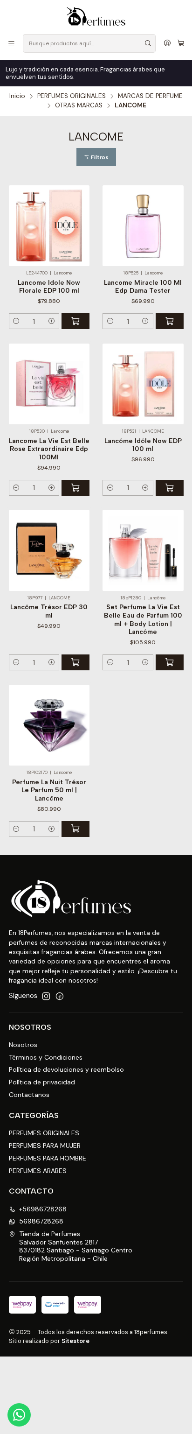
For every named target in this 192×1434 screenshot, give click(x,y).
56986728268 (41, 1221)
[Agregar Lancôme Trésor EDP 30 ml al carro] (75, 662)
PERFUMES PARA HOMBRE (47, 1158)
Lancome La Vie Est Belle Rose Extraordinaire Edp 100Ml (49, 449)
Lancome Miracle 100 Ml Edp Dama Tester (143, 287)
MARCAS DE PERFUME (150, 96)
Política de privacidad (42, 1082)
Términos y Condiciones (45, 1057)
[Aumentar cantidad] (51, 321)
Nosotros (23, 1044)
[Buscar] (148, 43)
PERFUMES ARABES (38, 1171)
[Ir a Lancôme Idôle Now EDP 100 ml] (143, 384)
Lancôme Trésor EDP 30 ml (49, 611)
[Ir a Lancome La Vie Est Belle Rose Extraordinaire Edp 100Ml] (49, 384)
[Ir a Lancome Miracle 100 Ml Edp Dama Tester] (143, 226)
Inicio (17, 96)
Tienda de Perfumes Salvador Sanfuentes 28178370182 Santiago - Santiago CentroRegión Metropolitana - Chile (75, 1246)
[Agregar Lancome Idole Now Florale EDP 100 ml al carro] (75, 321)
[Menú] (11, 43)
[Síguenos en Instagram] (46, 996)
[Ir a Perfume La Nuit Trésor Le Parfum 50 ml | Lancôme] (49, 725)
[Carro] (180, 43)
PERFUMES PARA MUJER (45, 1145)
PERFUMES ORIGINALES (71, 96)
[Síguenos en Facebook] (59, 996)
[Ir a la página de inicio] (96, 16)
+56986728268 (43, 1209)
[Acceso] (167, 43)
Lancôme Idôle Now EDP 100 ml (143, 445)
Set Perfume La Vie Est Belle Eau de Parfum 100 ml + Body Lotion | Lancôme (143, 619)
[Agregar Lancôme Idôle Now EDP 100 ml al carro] (170, 488)
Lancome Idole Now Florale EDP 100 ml (49, 287)
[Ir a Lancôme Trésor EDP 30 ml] (49, 550)
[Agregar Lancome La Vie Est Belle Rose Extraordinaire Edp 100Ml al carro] (75, 488)
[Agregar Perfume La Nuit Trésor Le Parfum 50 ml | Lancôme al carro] (75, 829)
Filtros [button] (99, 157)
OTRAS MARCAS (79, 105)
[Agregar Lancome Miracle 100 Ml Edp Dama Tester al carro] (170, 321)
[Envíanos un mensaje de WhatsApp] (19, 1415)
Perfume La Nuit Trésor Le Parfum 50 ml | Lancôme (49, 790)
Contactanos (29, 1094)
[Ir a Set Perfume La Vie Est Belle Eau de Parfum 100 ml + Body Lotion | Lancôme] (143, 550)
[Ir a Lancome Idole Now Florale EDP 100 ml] (49, 226)
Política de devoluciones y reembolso (66, 1069)
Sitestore (75, 1341)
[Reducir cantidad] (16, 321)
